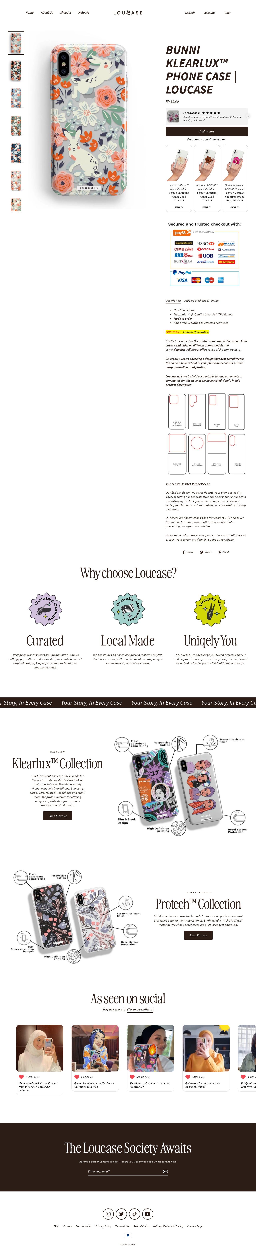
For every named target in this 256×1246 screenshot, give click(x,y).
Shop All (65, 12)
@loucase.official (140, 1009)
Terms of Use (122, 1226)
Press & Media (83, 1226)
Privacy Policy (103, 1226)
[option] (88, 120)
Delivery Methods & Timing (201, 300)
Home (30, 12)
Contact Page (195, 1226)
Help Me (84, 12)
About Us (47, 12)
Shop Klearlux (58, 816)
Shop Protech (198, 935)
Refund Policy (141, 1226)
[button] (165, 116)
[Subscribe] (165, 1171)
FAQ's (57, 1226)
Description (173, 300)
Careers (67, 1226)
